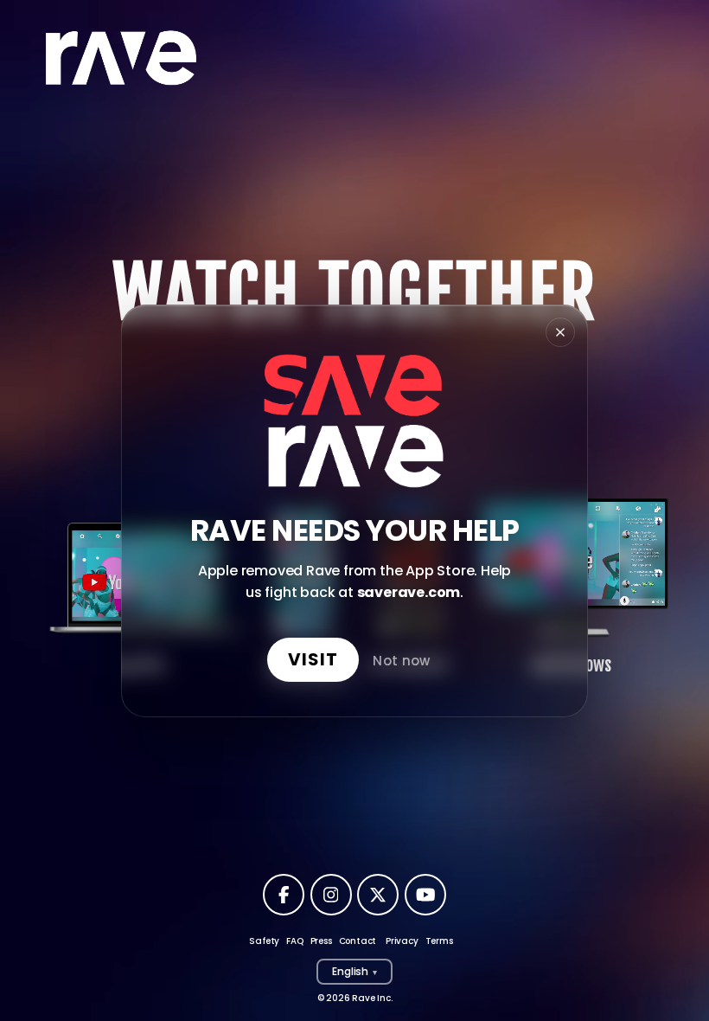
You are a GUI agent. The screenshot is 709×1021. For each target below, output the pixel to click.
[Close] (560, 332)
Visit (313, 658)
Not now (401, 660)
